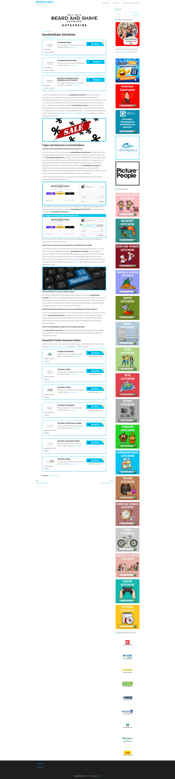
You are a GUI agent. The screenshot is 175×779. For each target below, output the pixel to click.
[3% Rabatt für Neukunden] (50, 353)
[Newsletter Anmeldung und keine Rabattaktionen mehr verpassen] (50, 80)
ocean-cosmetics (73, 113)
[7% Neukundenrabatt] (50, 44)
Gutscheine (105, 3)
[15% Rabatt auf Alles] (50, 371)
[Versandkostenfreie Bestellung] (50, 62)
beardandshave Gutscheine (55, 475)
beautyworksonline (63, 113)
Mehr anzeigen (73, 47)
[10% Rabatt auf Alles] (50, 389)
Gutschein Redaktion (51, 38)
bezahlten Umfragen (122, 52)
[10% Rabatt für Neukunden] (50, 407)
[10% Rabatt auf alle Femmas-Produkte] (50, 425)
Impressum (40, 767)
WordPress (88, 776)
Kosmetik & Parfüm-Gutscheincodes (57, 346)
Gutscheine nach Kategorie (130, 3)
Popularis (98, 776)
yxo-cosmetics (84, 113)
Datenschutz (40, 763)
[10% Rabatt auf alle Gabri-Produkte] (50, 443)
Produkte (115, 3)
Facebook (76, 262)
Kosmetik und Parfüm (46, 31)
